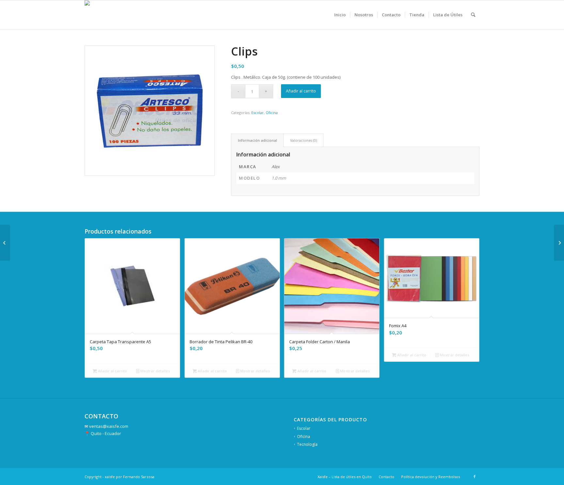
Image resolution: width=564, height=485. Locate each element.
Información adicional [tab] (257, 140)
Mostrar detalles (154, 370)
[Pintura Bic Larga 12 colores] (559, 243)
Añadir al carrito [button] (112, 370)
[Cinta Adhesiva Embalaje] (5, 243)
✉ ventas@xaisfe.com (106, 426)
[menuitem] (340, 14)
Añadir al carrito (301, 91)
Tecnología (307, 444)
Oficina (272, 112)
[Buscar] (473, 14)
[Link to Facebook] (474, 476)
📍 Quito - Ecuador (103, 433)
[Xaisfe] (93, 14)
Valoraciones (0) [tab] (303, 140)
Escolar (257, 112)
